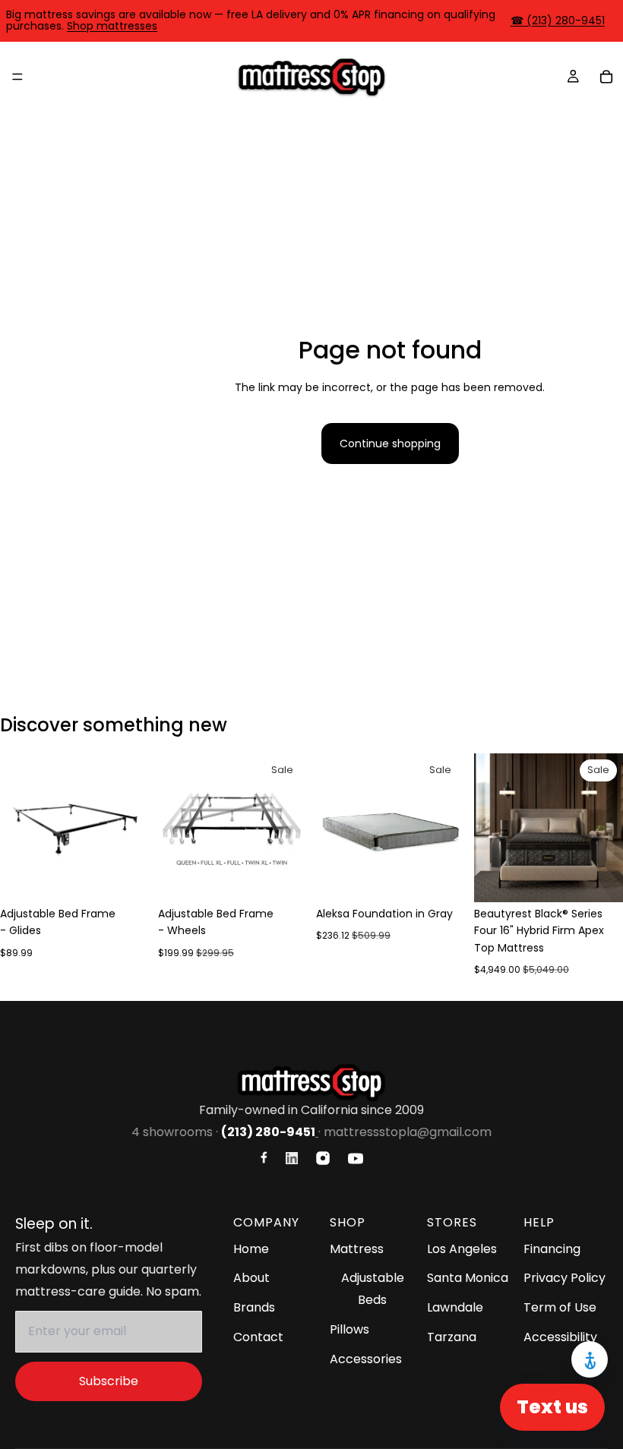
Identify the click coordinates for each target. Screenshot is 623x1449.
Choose (138, 878)
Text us (552, 1407)
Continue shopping (390, 443)
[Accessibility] (589, 1359)
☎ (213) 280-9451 (558, 20)
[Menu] (17, 76)
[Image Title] (264, 1157)
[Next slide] (132, 827)
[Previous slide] (16, 827)
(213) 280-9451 (268, 1132)
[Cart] (606, 76)
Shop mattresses (112, 25)
